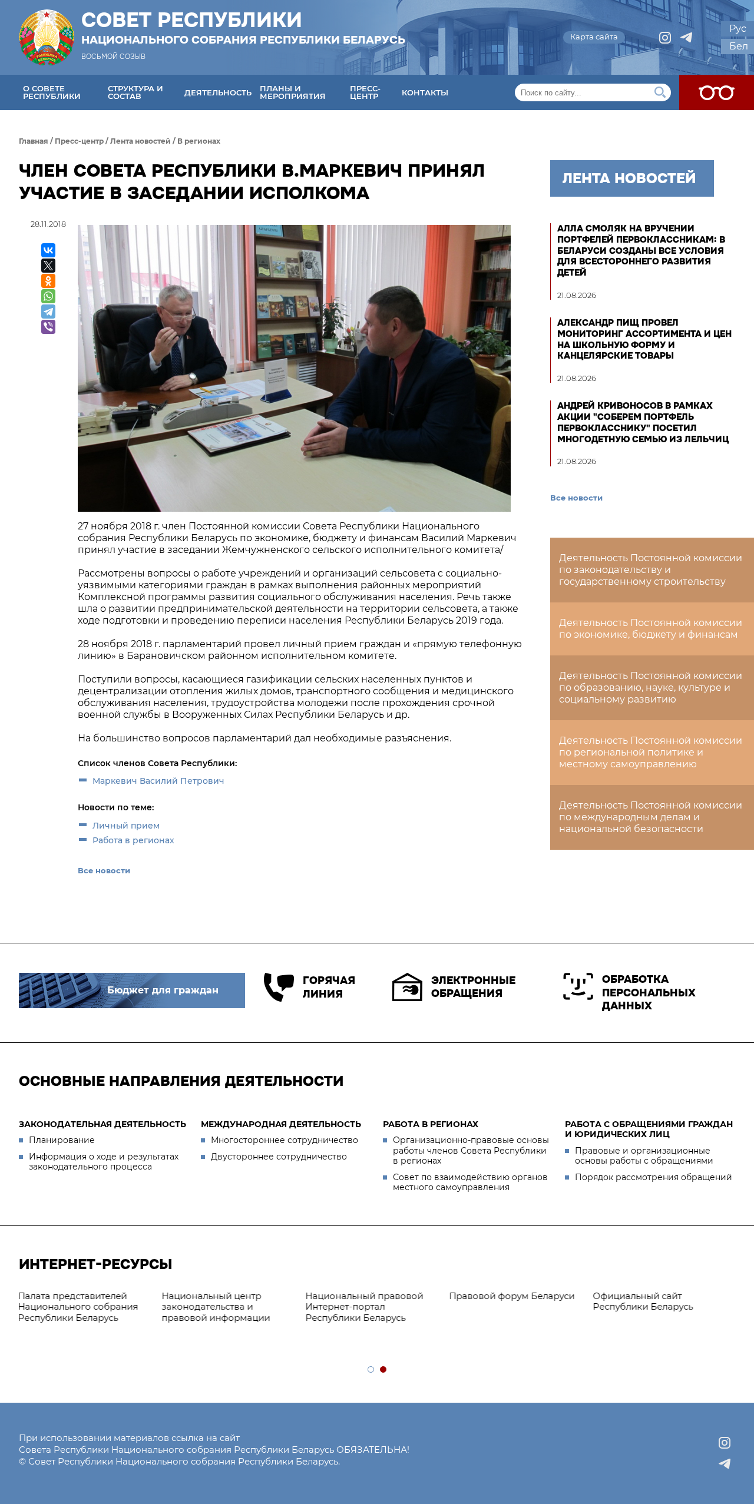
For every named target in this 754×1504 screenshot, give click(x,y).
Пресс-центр (365, 92)
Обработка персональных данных (649, 992)
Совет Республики (243, 28)
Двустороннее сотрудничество (279, 1156)
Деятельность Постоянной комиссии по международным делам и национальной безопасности (650, 817)
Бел (738, 46)
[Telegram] (48, 311)
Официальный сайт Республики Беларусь (506, 1301)
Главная (33, 141)
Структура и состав (135, 92)
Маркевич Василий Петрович (158, 781)
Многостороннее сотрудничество (284, 1140)
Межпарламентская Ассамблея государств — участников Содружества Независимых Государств (658, 1312)
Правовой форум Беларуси (375, 1295)
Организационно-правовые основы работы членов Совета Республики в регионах (471, 1150)
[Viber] (48, 327)
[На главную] (46, 37)
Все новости (104, 870)
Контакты (425, 92)
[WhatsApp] (48, 296)
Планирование (62, 1140)
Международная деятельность (281, 1124)
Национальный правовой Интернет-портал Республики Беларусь (227, 1307)
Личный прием (126, 825)
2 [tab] (384, 1370)
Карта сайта (594, 36)
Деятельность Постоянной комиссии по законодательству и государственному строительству (650, 569)
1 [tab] (371, 1370)
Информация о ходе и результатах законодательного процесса (103, 1161)
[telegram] (686, 37)
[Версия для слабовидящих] (716, 92)
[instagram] (665, 37)
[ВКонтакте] (48, 250)
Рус (737, 28)
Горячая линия (329, 987)
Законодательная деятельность (102, 1124)
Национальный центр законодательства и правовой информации (79, 1307)
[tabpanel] (378, 1296)
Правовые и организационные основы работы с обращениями (644, 1156)
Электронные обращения (473, 987)
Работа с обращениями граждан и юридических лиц (649, 1129)
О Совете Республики (52, 92)
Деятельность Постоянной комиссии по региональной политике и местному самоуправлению (650, 752)
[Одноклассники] (48, 281)
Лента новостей (140, 141)
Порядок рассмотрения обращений (653, 1177)
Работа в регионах (133, 840)
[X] (48, 266)
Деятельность (218, 92)
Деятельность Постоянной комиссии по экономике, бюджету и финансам (650, 628)
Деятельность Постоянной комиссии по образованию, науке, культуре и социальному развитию (650, 687)
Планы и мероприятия (293, 92)
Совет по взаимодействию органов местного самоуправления (470, 1182)
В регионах (198, 141)
